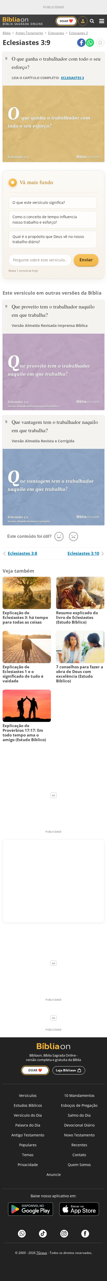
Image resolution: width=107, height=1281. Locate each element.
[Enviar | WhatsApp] (90, 42)
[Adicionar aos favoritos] (100, 42)
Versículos (28, 1095)
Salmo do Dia (79, 1115)
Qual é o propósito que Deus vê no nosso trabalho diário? (48, 239)
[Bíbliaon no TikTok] (43, 1234)
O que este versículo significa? (38, 202)
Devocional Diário (79, 1125)
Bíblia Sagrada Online (23, 24)
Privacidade (28, 1164)
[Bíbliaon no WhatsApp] (22, 1234)
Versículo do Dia (28, 1115)
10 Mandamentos (79, 1095)
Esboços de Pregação (79, 1105)
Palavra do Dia (27, 1125)
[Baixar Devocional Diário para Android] (30, 1209)
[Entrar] (83, 21)
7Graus (41, 1253)
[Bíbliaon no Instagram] (64, 1234)
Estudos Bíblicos (28, 1105)
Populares (28, 1144)
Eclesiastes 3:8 (22, 553)
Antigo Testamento (27, 1135)
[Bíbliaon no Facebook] (85, 1234)
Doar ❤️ (35, 1070)
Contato (79, 1154)
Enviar (86, 260)
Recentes (79, 1144)
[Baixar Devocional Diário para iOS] (79, 1209)
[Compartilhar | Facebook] (81, 42)
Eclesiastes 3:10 (83, 553)
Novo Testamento (79, 1135)
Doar (66, 20)
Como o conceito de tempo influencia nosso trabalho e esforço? (44, 219)
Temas (28, 1154)
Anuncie (53, 1174)
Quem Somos (79, 1164)
